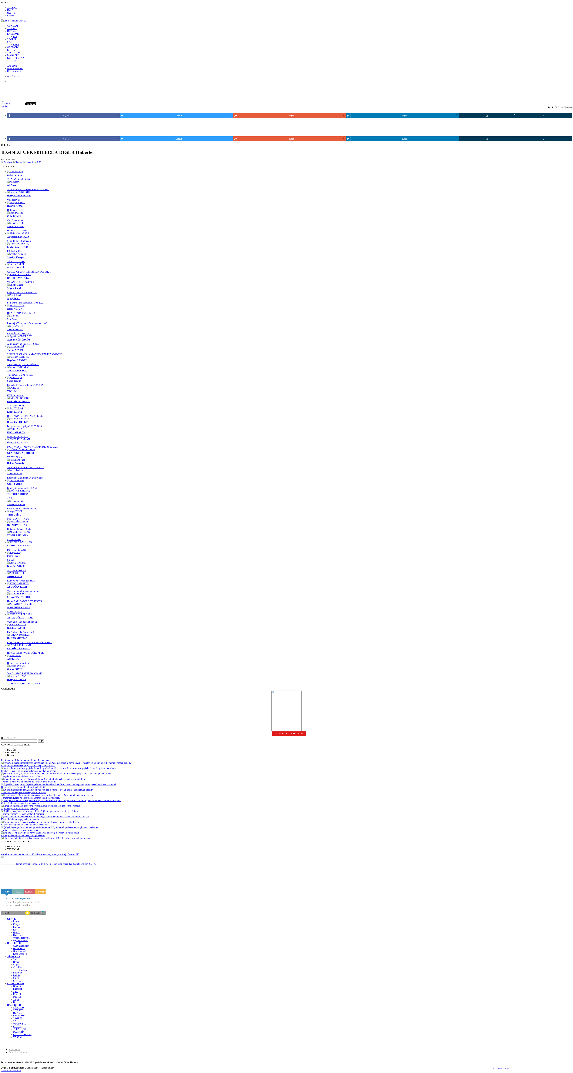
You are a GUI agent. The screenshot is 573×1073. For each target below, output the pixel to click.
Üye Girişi (12, 13)
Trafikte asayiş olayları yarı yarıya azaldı (20, 830)
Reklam (10, 15)
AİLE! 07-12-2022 (16, 261)
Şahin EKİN (14, 1049)
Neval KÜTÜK (14, 309)
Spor (15, 959)
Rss (15, 929)
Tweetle (179, 115)
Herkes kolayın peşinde (18, 663)
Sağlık (16, 964)
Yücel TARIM (14, 473)
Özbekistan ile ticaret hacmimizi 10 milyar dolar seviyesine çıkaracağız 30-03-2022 (40, 854)
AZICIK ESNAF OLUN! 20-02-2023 (25, 467)
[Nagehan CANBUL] (18, 357)
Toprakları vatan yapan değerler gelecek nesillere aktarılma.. (29, 781)
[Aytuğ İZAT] (14, 295)
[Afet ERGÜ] (14, 655)
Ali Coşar (12, 185)
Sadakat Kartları (14, 611)
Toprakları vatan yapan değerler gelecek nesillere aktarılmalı (88, 784)
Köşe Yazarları (20, 954)
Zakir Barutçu (14, 175)
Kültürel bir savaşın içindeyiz (21, 580)
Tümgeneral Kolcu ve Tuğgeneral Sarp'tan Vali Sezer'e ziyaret (91, 800)
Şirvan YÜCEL (15, 329)
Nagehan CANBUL (17, 360)
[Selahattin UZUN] (16, 501)
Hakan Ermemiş (15, 463)
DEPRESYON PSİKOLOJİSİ (21, 313)
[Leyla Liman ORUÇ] (18, 243)
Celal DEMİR (14, 216)
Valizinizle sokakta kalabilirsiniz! (22, 622)
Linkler (16, 927)
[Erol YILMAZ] (15, 408)
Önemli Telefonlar (21, 937)
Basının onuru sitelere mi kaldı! (22, 508)
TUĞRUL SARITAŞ (18, 494)
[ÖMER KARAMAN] (18, 439)
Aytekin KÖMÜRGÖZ (18, 339)
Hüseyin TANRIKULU (19, 195)
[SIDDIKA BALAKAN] (19, 542)
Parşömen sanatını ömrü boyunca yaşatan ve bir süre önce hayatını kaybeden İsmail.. (91, 763)
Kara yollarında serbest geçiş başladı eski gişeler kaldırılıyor (88, 768)
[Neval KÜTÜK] (15, 305)
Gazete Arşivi (19, 951)
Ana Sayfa (12, 7)
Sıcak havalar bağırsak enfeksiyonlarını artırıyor (23, 792)
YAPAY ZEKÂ (14, 457)
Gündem (17, 986)
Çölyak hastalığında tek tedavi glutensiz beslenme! (25, 824)
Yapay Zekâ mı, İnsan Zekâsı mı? (23, 364)
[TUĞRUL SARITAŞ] (18, 490)
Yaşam (16, 999)
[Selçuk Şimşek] (15, 285)
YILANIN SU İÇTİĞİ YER (20, 282)
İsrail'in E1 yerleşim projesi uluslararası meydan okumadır (85, 773)
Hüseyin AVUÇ (15, 206)
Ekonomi (17, 972)
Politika (16, 975)
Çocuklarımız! (14, 539)
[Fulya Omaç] (14, 552)
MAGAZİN (19, 1031)
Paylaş (66, 115)
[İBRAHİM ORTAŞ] (17, 521)
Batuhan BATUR (16, 628)
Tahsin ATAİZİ (15, 350)
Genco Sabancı (14, 484)
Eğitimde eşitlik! (15, 251)
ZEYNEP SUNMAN (17, 535)
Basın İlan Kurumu (18, 1052)
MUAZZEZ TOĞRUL (19, 597)
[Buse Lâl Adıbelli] (16, 562)
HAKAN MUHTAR (17, 638)
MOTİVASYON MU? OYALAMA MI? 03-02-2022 (32, 447)
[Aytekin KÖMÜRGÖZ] (19, 336)
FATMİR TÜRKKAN (18, 648)
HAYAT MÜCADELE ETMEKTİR (24, 601)
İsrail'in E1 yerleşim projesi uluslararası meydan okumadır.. (29, 771)
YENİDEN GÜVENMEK (20, 374)
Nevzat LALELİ (15, 267)
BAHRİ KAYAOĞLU (18, 278)
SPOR (16, 1021)
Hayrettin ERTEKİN (18, 422)
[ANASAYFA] (14, 20)
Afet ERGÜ (13, 659)
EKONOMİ (19, 1015)
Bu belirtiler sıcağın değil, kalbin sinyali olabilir (23, 787)
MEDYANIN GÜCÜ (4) (19, 519)
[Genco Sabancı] (15, 480)
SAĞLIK (17, 1018)
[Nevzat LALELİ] (16, 264)
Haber (16, 962)
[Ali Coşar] (13, 182)
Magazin (17, 997)
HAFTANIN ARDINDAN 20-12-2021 (26, 416)
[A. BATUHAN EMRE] (19, 604)
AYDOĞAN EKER (17, 587)
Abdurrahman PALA (18, 236)
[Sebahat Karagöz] (16, 254)
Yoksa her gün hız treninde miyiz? (23, 591)
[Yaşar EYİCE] (15, 511)
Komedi (17, 994)
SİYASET (18, 980)
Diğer (16, 1002)
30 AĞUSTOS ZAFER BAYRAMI (24, 673)
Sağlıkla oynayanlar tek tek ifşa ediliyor (19, 808)
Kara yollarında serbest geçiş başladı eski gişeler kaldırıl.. (28, 765)
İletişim (16, 921)
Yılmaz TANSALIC (17, 370)
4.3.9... (10, 498)
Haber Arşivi (19, 948)
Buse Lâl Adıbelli (15, 566)
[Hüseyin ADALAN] (17, 676)
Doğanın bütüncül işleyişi (19, 529)
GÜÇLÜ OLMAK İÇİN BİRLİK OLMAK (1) (29, 272)
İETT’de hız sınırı (15, 395)
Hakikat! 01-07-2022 (17, 230)
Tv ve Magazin (20, 970)
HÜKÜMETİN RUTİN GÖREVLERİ (25, 652)
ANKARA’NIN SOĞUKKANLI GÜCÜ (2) (28, 189)
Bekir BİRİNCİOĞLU (18, 401)
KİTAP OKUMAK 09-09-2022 (22, 292)
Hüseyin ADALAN (16, 679)
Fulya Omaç (13, 556)
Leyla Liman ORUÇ (17, 247)
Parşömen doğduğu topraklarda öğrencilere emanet (25, 760)
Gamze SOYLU (15, 669)
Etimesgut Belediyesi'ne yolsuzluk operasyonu (23, 835)
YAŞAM (17, 1037)
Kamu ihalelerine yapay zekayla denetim (20, 819)
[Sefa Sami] (13, 315)
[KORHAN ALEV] (17, 429)
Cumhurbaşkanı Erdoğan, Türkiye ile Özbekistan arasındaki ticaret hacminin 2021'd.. (56, 864)
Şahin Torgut (14, 381)
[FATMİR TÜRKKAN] (19, 645)
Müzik (16, 978)
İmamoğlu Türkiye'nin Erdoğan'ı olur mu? (27, 323)
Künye (16, 924)
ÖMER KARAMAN (17, 442)
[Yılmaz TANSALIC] (18, 367)
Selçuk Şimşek (14, 288)
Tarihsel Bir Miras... (16, 405)
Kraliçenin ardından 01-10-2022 (22, 488)
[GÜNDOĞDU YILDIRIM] (21, 449)
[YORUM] (13, 387)
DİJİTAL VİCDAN (16, 550)
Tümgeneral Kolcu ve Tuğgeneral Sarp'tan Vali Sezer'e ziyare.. (30, 798)
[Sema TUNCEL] (16, 223)
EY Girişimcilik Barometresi (20, 632)
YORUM (12, 391)
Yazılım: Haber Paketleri (500, 1068)
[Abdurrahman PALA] (18, 233)
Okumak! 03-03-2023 (17, 436)
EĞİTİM (17, 1026)
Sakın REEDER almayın (19, 241)
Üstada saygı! (13, 199)
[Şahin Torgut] (14, 377)
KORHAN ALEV (16, 432)
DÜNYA (17, 1013)
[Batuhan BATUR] (16, 624)
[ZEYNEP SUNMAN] (18, 532)
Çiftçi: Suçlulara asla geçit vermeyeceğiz (20, 803)
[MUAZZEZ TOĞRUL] (19, 593)
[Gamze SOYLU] (16, 665)
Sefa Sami (12, 319)
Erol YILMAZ (14, 411)
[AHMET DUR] (15, 573)
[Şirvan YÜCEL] (15, 326)
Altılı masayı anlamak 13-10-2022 (23, 344)
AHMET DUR (14, 576)
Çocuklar (17, 967)
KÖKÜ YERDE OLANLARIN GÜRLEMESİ (29, 642)
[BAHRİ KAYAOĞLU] (19, 274)
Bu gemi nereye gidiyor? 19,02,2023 (24, 426)
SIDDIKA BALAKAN (18, 545)
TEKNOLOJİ (19, 1029)
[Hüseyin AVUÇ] (16, 202)
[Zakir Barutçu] (15, 171)
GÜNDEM (18, 1007)
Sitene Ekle (22, 940)
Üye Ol (10, 10)
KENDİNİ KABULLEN (19, 333)
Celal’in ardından (15, 220)
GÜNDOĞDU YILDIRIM (20, 453)
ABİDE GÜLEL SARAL (20, 617)
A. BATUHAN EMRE (18, 607)
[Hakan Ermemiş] (16, 460)
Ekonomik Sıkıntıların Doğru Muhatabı (25, 477)
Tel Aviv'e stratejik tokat (18, 179)
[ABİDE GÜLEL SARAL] (20, 614)
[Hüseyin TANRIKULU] (19, 192)
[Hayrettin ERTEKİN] (18, 418)
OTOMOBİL (19, 1023)
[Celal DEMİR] (15, 212)
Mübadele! (12, 560)
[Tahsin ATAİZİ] (15, 346)
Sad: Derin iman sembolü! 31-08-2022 (25, 302)
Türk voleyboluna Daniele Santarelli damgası (22, 814)
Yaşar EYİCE (14, 514)
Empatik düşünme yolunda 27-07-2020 (25, 385)
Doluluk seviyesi (15, 210)
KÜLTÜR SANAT (22, 1034)
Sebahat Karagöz (16, 257)
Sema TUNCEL (15, 226)
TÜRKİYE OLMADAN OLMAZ (24, 683)
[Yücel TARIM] (15, 470)
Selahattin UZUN (16, 504)
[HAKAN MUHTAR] (18, 635)
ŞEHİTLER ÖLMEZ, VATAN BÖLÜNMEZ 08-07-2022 (35, 354)
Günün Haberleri (21, 946)
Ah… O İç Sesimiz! (16, 570)
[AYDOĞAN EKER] (18, 583)
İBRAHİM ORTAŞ (17, 525)
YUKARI (6, 1070)
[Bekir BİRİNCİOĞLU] (19, 398)
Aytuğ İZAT (13, 298)
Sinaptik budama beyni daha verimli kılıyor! (22, 776)
